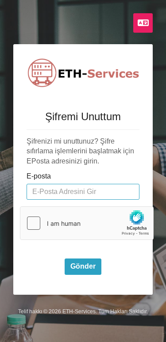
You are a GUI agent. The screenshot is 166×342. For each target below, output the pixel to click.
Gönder (83, 266)
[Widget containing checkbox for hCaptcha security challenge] (87, 223)
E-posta (39, 176)
